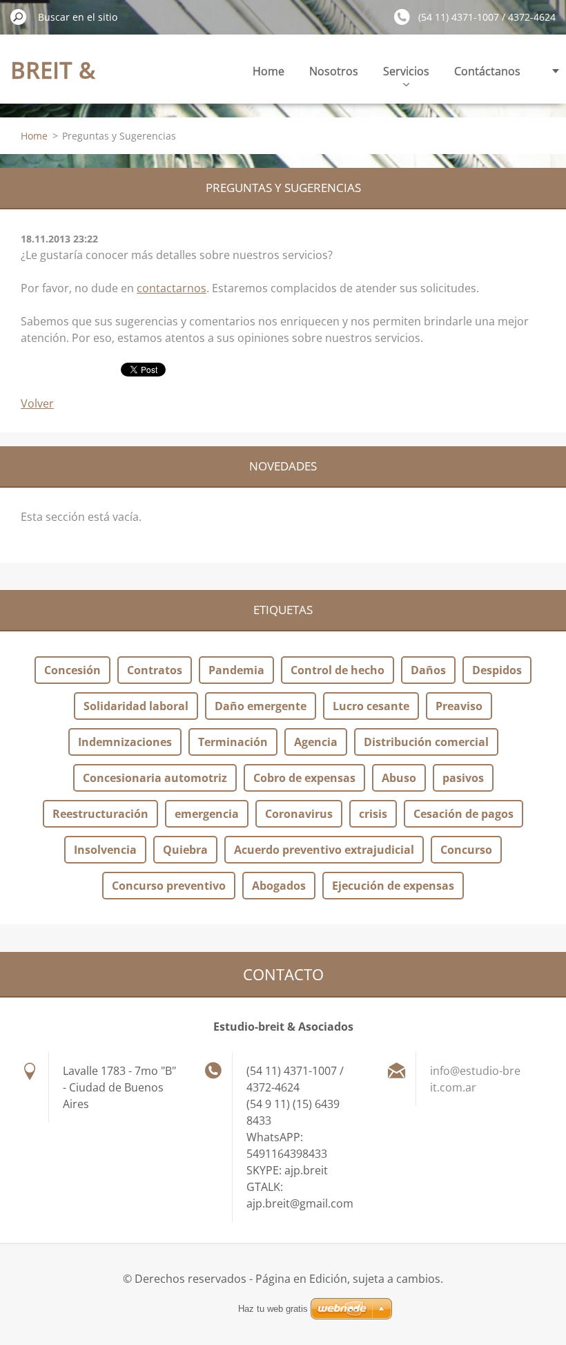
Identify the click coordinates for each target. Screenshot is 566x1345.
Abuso (399, 777)
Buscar (18, 16)
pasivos (463, 777)
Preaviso (459, 706)
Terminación (233, 742)
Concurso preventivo (169, 885)
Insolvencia (105, 849)
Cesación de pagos (463, 813)
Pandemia (236, 670)
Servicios (406, 71)
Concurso (466, 849)
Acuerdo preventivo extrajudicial (324, 849)
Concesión (72, 670)
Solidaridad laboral (136, 706)
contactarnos (171, 288)
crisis (373, 813)
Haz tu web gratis (273, 1309)
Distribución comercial (426, 742)
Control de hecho (337, 670)
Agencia (316, 742)
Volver (37, 403)
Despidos (497, 670)
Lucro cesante (371, 706)
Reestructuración (100, 813)
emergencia (207, 813)
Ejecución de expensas (393, 885)
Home (268, 71)
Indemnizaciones (125, 742)
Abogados (279, 885)
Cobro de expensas (304, 777)
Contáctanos (487, 71)
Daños (428, 670)
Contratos (154, 670)
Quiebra (185, 849)
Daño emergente (260, 706)
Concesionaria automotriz (155, 777)
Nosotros (333, 71)
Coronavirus (299, 813)
